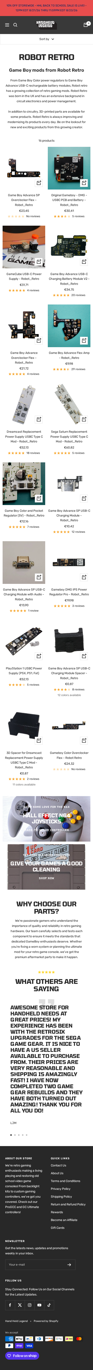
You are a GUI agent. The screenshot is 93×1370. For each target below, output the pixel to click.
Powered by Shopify (46, 1321)
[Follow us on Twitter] (20, 1305)
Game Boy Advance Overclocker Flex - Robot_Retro (24, 357)
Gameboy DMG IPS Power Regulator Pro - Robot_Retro (69, 592)
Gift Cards (57, 1228)
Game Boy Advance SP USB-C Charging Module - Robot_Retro (69, 515)
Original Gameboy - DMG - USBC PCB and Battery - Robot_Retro (69, 200)
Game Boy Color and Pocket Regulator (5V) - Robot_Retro (24, 513)
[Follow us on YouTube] (39, 1305)
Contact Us (58, 1165)
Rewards (57, 1212)
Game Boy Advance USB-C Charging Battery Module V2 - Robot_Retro (69, 279)
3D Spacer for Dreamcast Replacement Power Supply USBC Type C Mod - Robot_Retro (24, 760)
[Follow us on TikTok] (49, 1305)
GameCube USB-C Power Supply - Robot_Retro (24, 276)
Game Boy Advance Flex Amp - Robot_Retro (69, 355)
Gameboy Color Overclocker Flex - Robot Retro (69, 755)
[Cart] (85, 25)
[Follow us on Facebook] (10, 1305)
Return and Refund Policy (68, 1204)
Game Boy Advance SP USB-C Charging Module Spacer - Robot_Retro (69, 673)
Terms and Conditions (65, 1181)
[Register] (69, 1264)
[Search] (15, 25)
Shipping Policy (61, 1196)
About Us (57, 1173)
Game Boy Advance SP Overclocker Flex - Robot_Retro (24, 200)
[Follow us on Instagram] (29, 1305)
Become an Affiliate (64, 1220)
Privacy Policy (61, 1189)
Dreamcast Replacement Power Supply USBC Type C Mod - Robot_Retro (24, 436)
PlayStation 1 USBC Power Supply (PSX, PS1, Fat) (24, 671)
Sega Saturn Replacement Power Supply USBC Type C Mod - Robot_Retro (69, 436)
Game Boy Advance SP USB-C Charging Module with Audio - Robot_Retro (24, 594)
